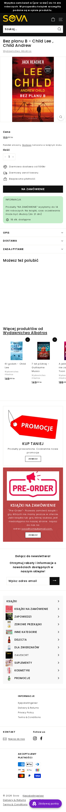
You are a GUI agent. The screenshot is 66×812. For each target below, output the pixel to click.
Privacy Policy (26, 712)
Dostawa (27, 145)
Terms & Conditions (29, 717)
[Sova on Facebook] (41, 738)
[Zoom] (61, 117)
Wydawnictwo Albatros (17, 51)
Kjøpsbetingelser (27, 702)
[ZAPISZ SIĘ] (54, 581)
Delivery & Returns (28, 707)
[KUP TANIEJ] (33, 424)
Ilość (6, 150)
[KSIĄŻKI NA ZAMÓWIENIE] (33, 486)
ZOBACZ (33, 458)
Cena (6, 132)
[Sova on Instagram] (35, 738)
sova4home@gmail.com (37, 528)
